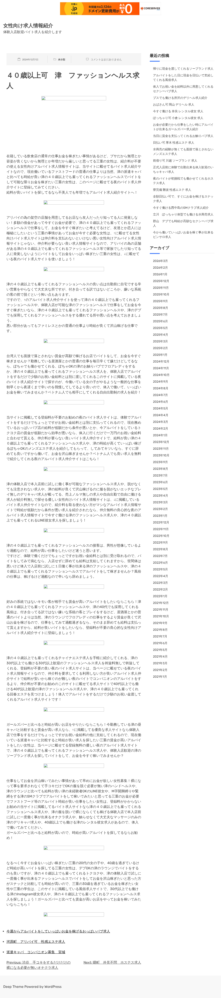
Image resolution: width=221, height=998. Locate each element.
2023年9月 (160, 462)
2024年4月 (160, 415)
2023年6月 (160, 482)
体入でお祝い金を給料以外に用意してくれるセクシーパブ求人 (183, 89)
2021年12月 (161, 603)
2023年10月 (161, 455)
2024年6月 (160, 402)
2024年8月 (160, 388)
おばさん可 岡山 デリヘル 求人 (173, 104)
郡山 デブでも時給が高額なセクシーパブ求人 (183, 223)
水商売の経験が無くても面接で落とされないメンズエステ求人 (183, 152)
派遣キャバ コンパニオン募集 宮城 (35, 952)
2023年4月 (160, 495)
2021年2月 (160, 670)
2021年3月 (160, 663)
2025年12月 (161, 281)
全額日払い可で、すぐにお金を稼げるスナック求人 (183, 199)
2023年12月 (161, 442)
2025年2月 (160, 348)
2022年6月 (160, 563)
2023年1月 (160, 516)
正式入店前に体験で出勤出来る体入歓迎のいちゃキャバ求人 (183, 169)
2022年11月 (161, 529)
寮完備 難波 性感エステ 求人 (172, 190)
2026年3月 (160, 261)
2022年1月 (160, 596)
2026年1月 (160, 274)
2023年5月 (160, 489)
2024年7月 (160, 395)
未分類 (61, 59)
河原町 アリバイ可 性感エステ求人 (35, 942)
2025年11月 (161, 288)
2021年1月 (160, 677)
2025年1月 (160, 355)
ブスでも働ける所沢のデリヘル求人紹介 (180, 98)
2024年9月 (160, 381)
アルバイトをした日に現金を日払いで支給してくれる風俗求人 (183, 78)
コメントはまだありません (106, 59)
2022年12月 (161, 522)
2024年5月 (160, 408)
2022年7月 (160, 556)
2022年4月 (160, 576)
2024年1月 (160, 435)
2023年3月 (160, 502)
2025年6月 (160, 321)
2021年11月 (160, 609)
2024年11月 (161, 368)
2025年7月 (160, 314)
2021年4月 (160, 656)
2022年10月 (161, 536)
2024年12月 (161, 361)
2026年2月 (160, 268)
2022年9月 (160, 542)
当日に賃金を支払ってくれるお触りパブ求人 (183, 136)
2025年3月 (160, 341)
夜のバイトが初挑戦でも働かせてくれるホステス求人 (183, 181)
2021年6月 (160, 643)
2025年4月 (160, 335)
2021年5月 (160, 650)
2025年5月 (160, 328)
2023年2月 (160, 509)
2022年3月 (160, 583)
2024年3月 (160, 422)
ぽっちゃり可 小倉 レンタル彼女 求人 (178, 118)
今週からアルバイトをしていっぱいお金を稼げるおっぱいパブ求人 (58, 931)
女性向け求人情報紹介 (28, 25)
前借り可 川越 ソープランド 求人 (175, 160)
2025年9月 (160, 301)
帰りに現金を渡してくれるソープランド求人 (183, 69)
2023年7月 (160, 475)
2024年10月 (161, 375)
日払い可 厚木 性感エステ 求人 (173, 142)
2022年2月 (160, 589)
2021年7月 (160, 636)
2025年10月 (161, 294)
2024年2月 (160, 428)
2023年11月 (161, 449)
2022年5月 (160, 569)
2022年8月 (160, 549)
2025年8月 (160, 308)
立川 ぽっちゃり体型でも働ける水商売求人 (183, 214)
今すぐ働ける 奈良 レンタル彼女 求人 (178, 111)
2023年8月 (160, 469)
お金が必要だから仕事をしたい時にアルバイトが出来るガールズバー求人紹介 (183, 127)
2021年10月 (161, 616)
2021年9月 (160, 623)
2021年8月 (160, 630)
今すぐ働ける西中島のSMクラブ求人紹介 (181, 208)
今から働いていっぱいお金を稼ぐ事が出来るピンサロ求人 (183, 235)
